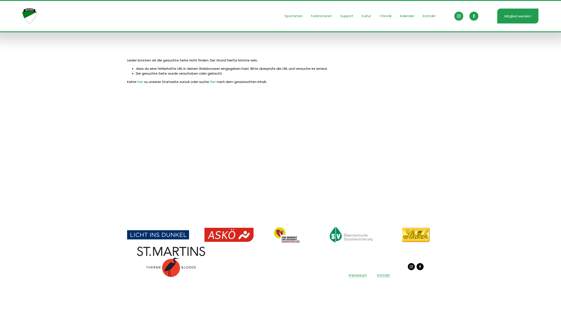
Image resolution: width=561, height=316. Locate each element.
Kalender (407, 16)
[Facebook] (473, 16)
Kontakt (429, 16)
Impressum (358, 275)
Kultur (366, 16)
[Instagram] (458, 16)
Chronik (386, 16)
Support (346, 16)
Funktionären (321, 16)
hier (140, 81)
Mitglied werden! (517, 16)
